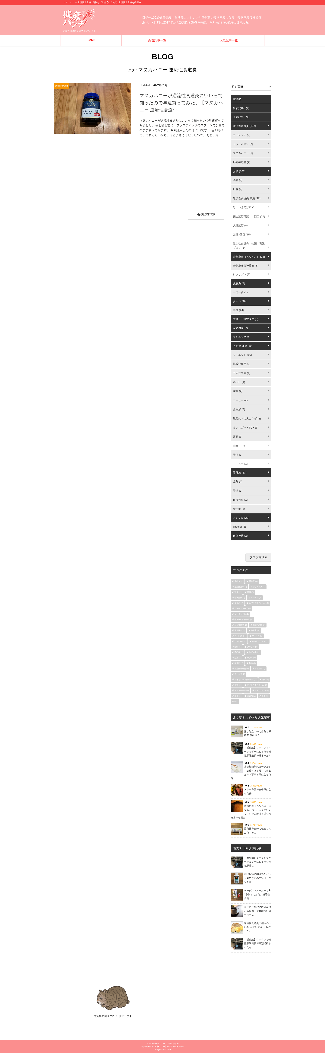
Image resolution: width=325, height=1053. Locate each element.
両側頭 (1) (239, 603)
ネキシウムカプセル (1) (257, 685)
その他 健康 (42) (243, 345)
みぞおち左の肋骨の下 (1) (245, 679)
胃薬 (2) (265, 696)
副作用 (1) (239, 663)
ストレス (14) (240, 636)
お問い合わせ (173, 1043)
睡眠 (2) (238, 647)
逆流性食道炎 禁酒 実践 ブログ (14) (250, 245)
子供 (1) (237, 454)
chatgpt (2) (239, 526)
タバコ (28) (240, 301)
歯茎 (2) (237, 391)
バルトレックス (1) (260, 641)
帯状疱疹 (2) (240, 598)
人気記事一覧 (229, 40)
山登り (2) (239, 445)
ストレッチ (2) (241, 134)
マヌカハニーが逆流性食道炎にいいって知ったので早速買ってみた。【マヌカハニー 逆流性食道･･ (181, 103)
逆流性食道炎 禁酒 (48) (246, 198)
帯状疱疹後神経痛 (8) (245, 265)
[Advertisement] (140, 179)
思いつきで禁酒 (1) (244, 207)
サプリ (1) (251, 658)
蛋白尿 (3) (239, 409)
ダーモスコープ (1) (243, 609)
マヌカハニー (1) (243, 153)
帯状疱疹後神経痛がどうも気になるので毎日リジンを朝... (257, 878)
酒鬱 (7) (237, 180)
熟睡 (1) (252, 663)
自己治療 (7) (260, 669)
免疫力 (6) (239, 283)
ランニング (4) (241, 336)
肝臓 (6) (250, 592)
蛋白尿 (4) (253, 581)
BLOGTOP (208, 214)
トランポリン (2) (243, 144)
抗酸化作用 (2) (241, 363)
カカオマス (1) (241, 373)
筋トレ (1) (239, 382)
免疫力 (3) (255, 630)
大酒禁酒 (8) (240, 225)
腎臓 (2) (238, 592)
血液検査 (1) (240, 499)
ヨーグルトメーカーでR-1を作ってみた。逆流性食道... (257, 894)
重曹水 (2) (251, 696)
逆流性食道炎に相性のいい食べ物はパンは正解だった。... (257, 927)
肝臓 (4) (237, 189)
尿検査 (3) (239, 581)
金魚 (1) (237, 481)
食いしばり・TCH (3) (245, 427)
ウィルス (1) (257, 636)
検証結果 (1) (254, 652)
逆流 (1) (238, 685)
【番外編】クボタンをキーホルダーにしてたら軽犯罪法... (257, 862)
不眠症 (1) (239, 652)
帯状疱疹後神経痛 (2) (243, 619)
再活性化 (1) (240, 630)
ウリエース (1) (259, 587)
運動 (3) (237, 436)
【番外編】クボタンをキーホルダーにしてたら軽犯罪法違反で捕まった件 (257, 751)
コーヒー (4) (240, 400)
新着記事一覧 (157, 40)
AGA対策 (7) (240, 328)
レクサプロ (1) (241, 274)
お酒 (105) (239, 171)
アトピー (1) (240, 463)
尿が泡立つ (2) (241, 587)
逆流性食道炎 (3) (242, 669)
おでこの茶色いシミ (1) (259, 603)
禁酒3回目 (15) (242, 234)
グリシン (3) (252, 647)
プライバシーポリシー (155, 1043)
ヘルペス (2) (256, 598)
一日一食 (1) (240, 292)
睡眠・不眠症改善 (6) (245, 319)
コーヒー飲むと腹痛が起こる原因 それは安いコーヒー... (257, 910)
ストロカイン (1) (262, 690)
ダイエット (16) (242, 354)
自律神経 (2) (240, 535)
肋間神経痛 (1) (259, 625)
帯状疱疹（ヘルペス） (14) (249, 256)
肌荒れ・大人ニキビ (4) (247, 418)
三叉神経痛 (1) (241, 625)
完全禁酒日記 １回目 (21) (249, 216)
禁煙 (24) (238, 310)
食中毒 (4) (239, 508)
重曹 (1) (238, 696)
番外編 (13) (240, 472)
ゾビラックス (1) (242, 614)
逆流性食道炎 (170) (244, 126)
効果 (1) (238, 658)
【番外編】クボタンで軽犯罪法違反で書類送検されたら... (257, 943)
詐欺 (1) (237, 490)
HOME (91, 40)
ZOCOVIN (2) (240, 641)
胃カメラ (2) (240, 674)
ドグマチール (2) (242, 690)
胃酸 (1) (265, 679)
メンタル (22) (241, 517)
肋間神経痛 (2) (241, 162)
